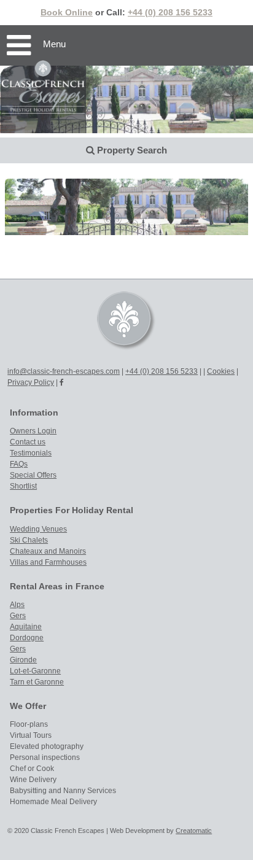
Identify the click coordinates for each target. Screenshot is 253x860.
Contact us (27, 442)
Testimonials (31, 453)
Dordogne (27, 637)
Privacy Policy (30, 382)
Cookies (221, 371)
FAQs (19, 464)
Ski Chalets (29, 540)
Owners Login (33, 431)
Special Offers (33, 475)
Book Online (67, 12)
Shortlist (23, 486)
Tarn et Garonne (37, 682)
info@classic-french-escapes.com (63, 371)
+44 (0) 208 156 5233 (170, 12)
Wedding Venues (38, 529)
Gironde (23, 660)
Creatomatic (194, 830)
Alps (17, 604)
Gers (18, 615)
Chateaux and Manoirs (48, 551)
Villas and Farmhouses (48, 562)
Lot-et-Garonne (35, 671)
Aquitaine (26, 626)
